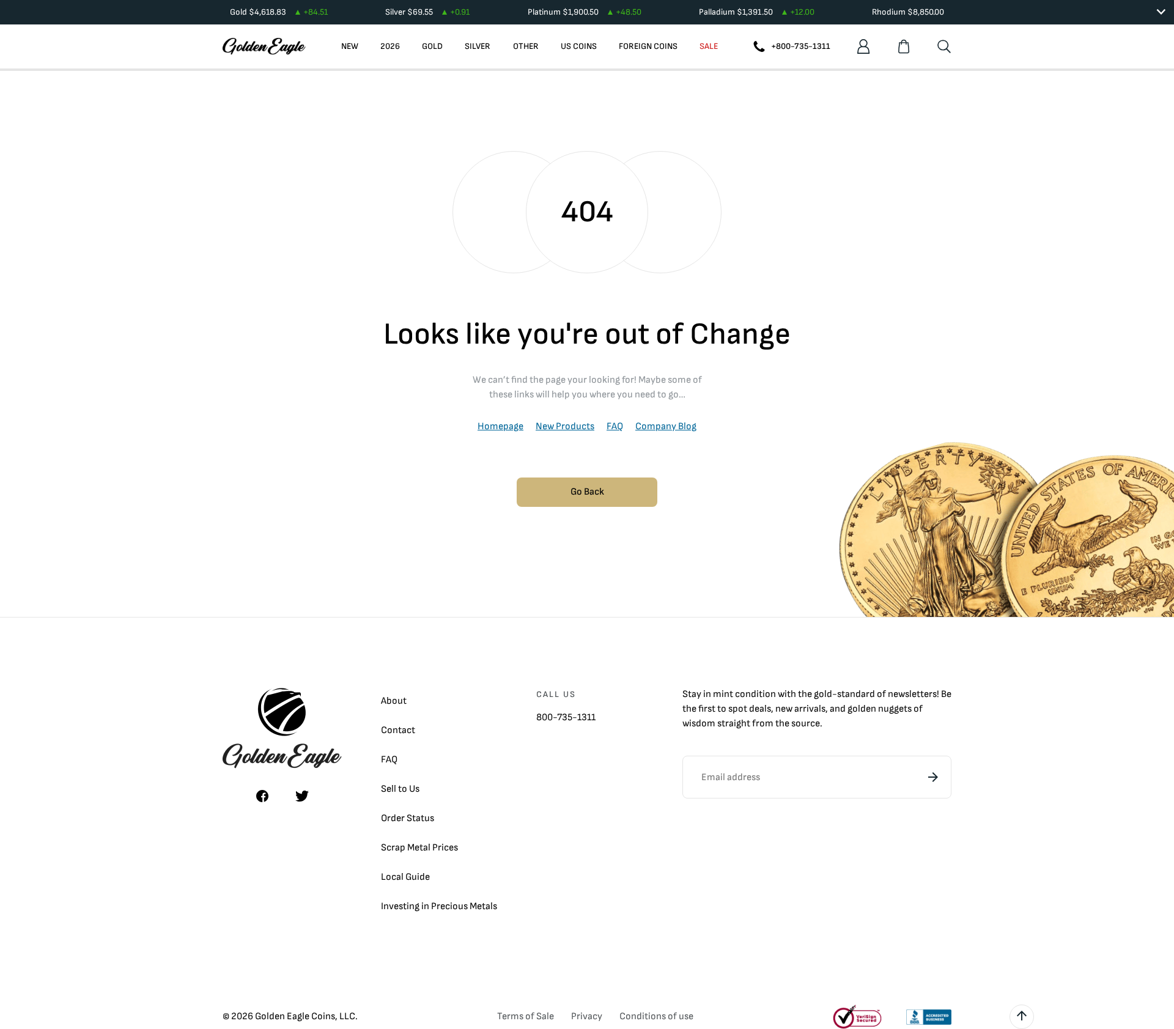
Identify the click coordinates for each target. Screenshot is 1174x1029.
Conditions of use (656, 1016)
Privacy (586, 1016)
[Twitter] (302, 796)
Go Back (587, 492)
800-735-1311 (566, 717)
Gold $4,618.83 (279, 12)
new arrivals (800, 709)
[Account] (863, 46)
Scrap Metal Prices (419, 848)
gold (823, 694)
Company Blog (665, 426)
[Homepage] (264, 46)
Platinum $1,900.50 (584, 12)
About (394, 701)
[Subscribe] (933, 777)
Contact (398, 730)
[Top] (1022, 1017)
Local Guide (405, 877)
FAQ (615, 426)
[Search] (944, 46)
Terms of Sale (525, 1016)
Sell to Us (400, 789)
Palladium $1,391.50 (756, 12)
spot (737, 709)
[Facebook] (262, 796)
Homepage (500, 426)
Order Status (407, 818)
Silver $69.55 (427, 12)
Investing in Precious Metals (439, 906)
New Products (565, 426)
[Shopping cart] (903, 46)
